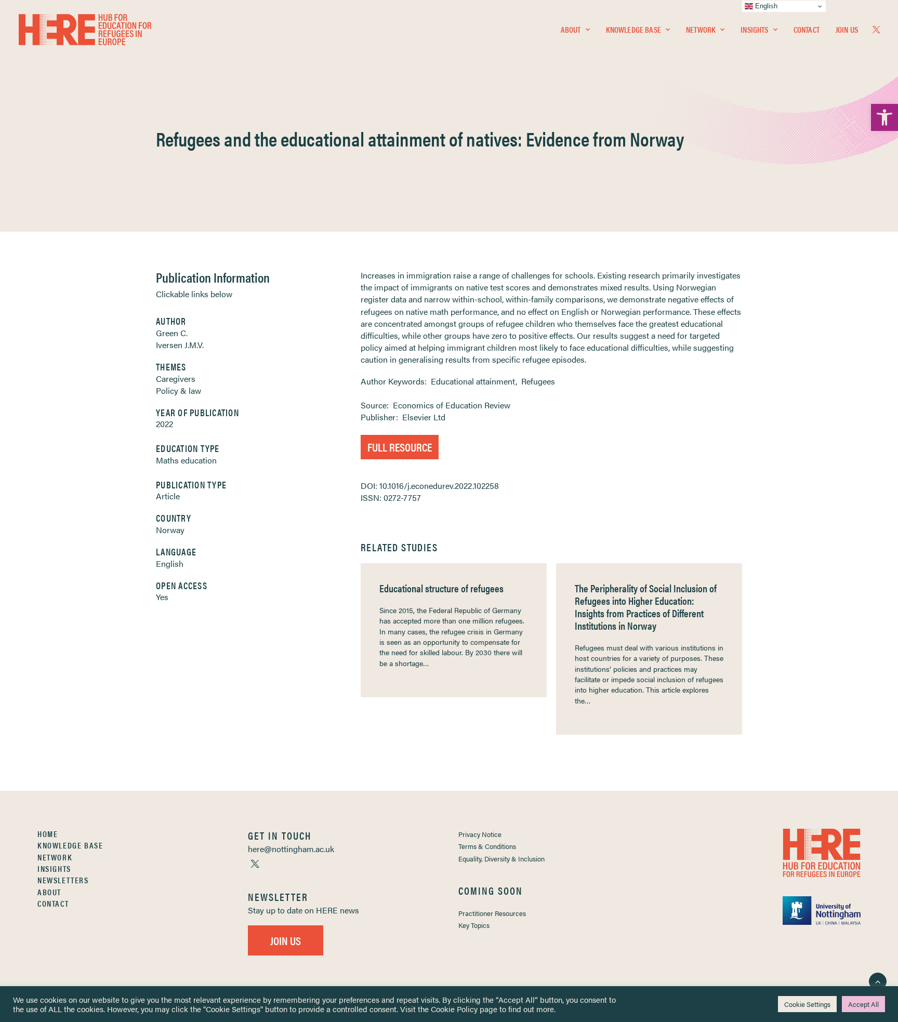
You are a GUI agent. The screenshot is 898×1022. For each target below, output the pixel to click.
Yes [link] (162, 597)
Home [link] (47, 834)
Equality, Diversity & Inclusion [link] (501, 859)
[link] (884, 117)
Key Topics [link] (474, 925)
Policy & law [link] (178, 390)
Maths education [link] (186, 460)
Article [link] (168, 496)
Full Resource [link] (399, 447)
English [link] (169, 563)
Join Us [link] (847, 29)
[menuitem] (575, 29)
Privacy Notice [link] (479, 834)
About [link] (571, 29)
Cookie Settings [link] (807, 1004)
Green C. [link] (172, 333)
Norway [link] (170, 530)
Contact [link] (807, 29)
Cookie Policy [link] (454, 1008)
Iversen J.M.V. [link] (180, 345)
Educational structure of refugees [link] (441, 587)
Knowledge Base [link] (633, 29)
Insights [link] (754, 29)
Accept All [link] (863, 1004)
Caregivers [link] (175, 378)
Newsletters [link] (63, 880)
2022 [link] (164, 424)
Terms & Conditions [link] (487, 846)
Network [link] (701, 29)
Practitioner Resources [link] (492, 913)
